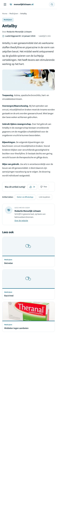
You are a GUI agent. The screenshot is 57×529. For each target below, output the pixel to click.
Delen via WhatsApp (25, 197)
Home (4, 13)
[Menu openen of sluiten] (5, 4)
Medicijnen (13, 13)
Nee (45, 186)
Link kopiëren (44, 197)
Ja (34, 186)
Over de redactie (21, 220)
